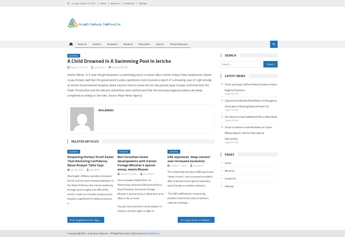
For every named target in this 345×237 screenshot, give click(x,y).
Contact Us (129, 3)
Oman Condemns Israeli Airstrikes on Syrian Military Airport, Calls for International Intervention (248, 133)
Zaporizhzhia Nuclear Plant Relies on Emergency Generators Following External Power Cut (251, 103)
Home (103, 3)
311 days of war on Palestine (196, 220)
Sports (160, 44)
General (82, 44)
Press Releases (179, 44)
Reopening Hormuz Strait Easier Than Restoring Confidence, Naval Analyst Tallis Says (90, 161)
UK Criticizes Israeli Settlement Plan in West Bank (251, 117)
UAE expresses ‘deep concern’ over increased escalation (189, 158)
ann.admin (99, 67)
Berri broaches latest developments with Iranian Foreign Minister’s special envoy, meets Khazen (137, 163)
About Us (115, 3)
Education (144, 44)
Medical (127, 44)
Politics (97, 44)
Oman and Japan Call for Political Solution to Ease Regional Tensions (251, 87)
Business (112, 44)
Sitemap (143, 3)
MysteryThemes (151, 233)
